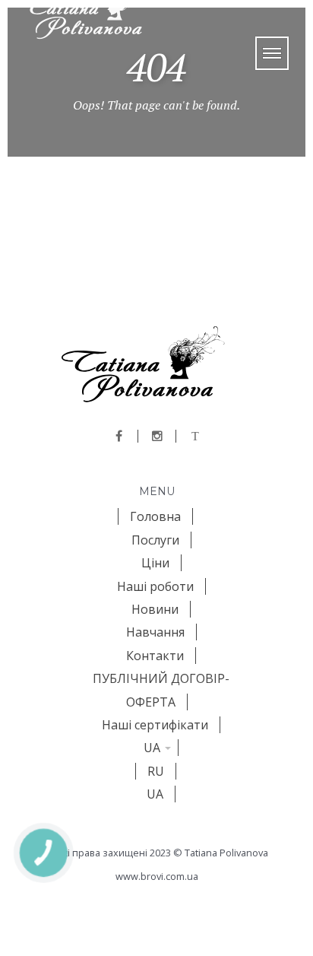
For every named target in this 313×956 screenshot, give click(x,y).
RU (155, 771)
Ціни (155, 562)
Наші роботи (155, 586)
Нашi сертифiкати (155, 724)
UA (152, 747)
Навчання (155, 632)
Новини (155, 609)
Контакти (155, 655)
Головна (155, 516)
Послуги (155, 540)
